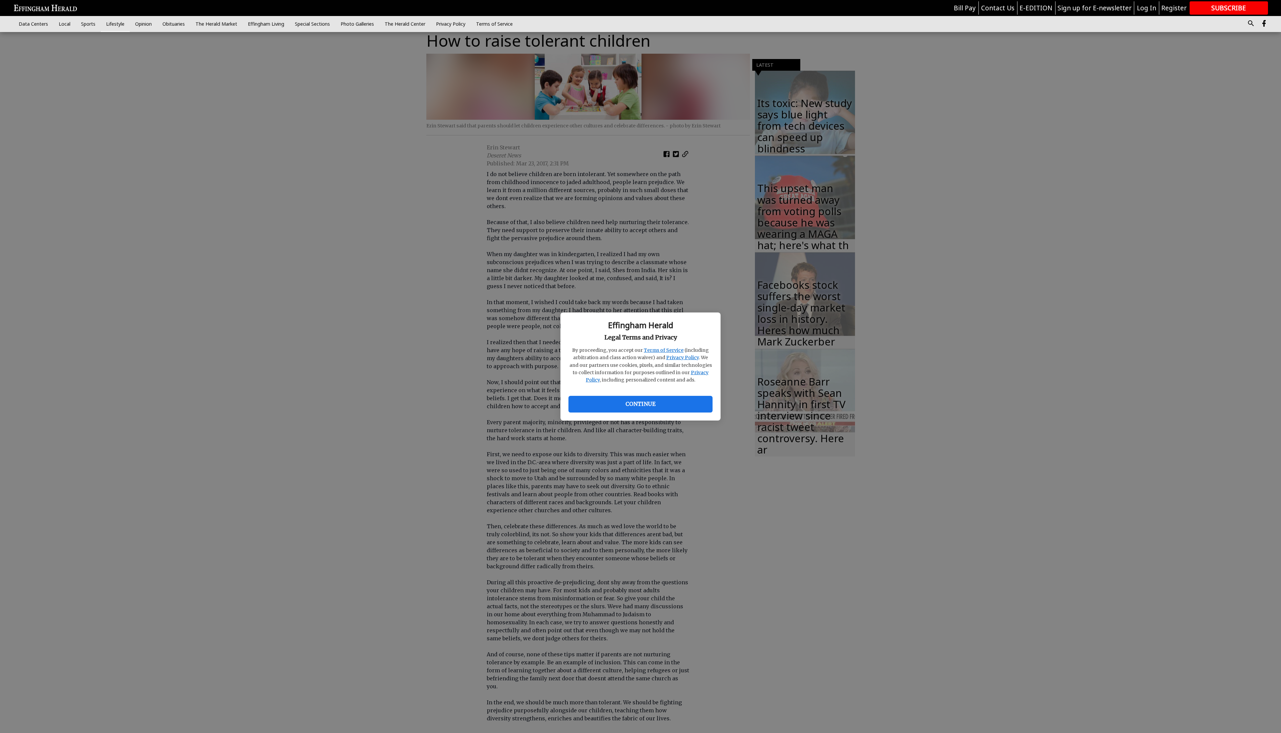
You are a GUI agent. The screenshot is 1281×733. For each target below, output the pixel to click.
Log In (1146, 8)
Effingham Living (266, 24)
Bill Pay (965, 8)
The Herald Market (216, 24)
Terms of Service (664, 350)
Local (64, 24)
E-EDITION (1035, 8)
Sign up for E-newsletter (1094, 8)
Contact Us (997, 8)
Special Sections (312, 24)
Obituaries (173, 24)
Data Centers (33, 24)
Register (1174, 8)
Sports (88, 24)
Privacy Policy (682, 357)
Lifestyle (115, 24)
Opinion (143, 24)
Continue (640, 404)
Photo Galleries (357, 24)
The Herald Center (405, 24)
